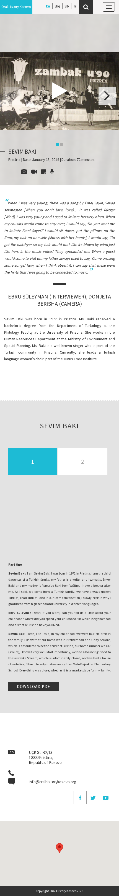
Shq (57, 6)
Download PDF (33, 686)
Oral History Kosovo (16, 6)
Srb (66, 6)
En (48, 6)
